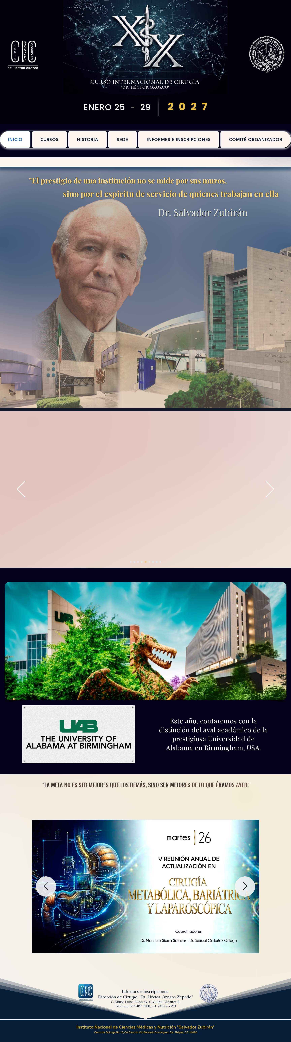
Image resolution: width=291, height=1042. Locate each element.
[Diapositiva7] (142, 562)
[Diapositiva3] (134, 562)
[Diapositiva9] (153, 562)
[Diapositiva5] (138, 562)
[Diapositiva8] (149, 562)
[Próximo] (270, 489)
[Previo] (21, 489)
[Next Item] (245, 886)
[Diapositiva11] (131, 562)
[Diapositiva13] (146, 562)
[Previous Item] (46, 886)
